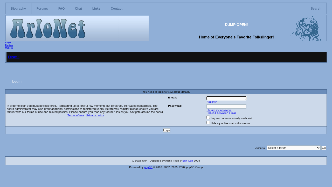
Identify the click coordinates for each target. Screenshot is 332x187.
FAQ (61, 8)
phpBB (148, 167)
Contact (116, 8)
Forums (42, 8)
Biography (18, 8)
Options (9, 47)
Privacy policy (95, 115)
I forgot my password (219, 110)
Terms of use (75, 115)
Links (96, 8)
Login (8, 42)
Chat (78, 8)
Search (316, 8)
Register (9, 45)
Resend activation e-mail (221, 112)
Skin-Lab (187, 160)
